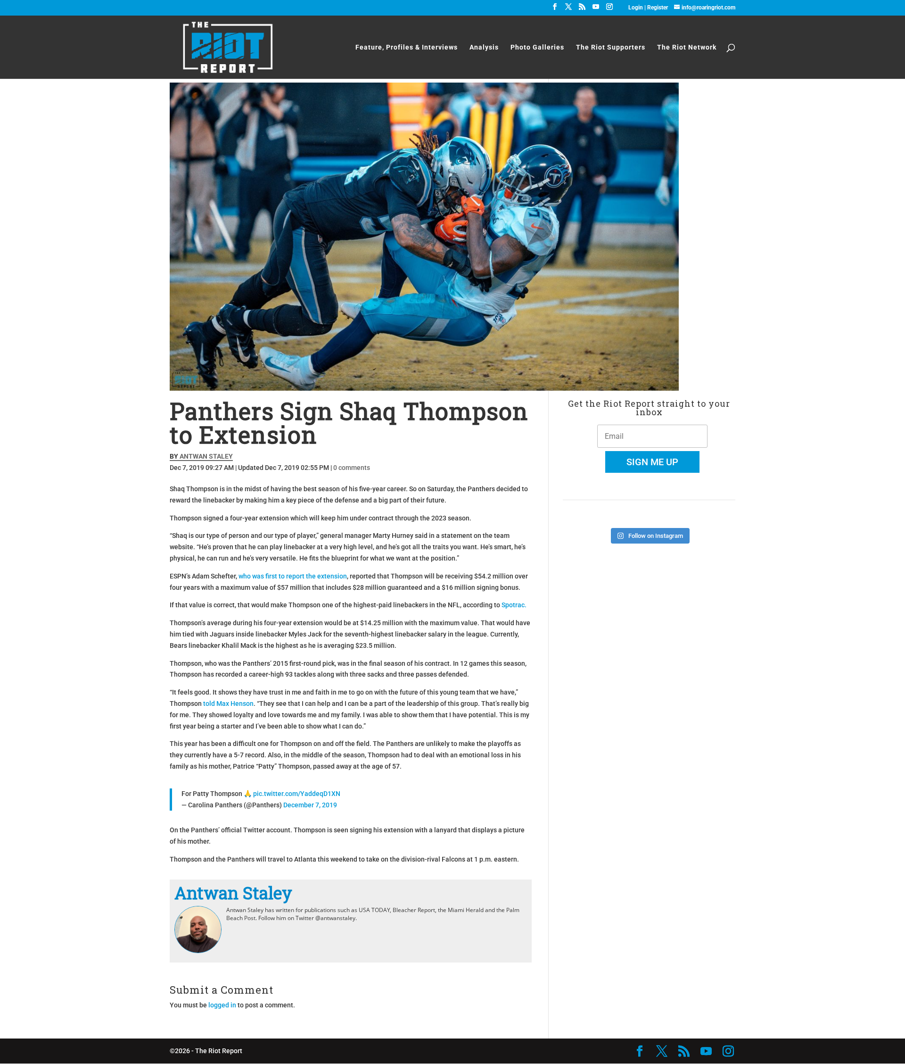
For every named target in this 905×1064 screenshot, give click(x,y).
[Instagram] (609, 9)
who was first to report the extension (293, 576)
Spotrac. (514, 605)
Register (657, 7)
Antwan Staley (206, 456)
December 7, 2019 (310, 805)
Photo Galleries (537, 47)
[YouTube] (595, 9)
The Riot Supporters (610, 47)
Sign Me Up (652, 462)
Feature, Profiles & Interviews (406, 47)
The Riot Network (686, 47)
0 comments (351, 467)
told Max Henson (228, 703)
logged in (222, 1005)
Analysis (484, 47)
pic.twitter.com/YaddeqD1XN (296, 793)
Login (636, 7)
